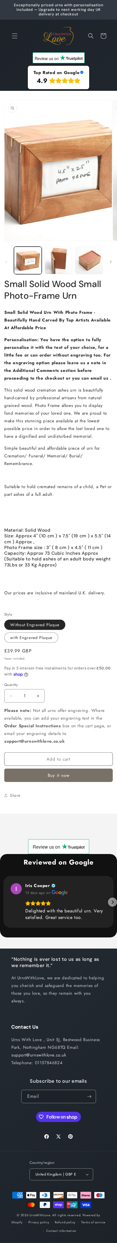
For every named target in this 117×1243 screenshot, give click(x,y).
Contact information (61, 1230)
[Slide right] (111, 261)
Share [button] (15, 795)
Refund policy (65, 1222)
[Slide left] (6, 261)
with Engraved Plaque (31, 637)
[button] (15, 36)
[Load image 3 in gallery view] (89, 261)
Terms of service (93, 1222)
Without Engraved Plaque (34, 625)
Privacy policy (38, 1222)
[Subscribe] (89, 1096)
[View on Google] (16, 888)
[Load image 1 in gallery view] (28, 261)
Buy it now (59, 775)
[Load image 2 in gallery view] (58, 261)
